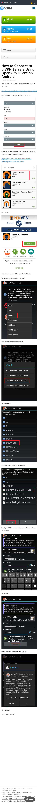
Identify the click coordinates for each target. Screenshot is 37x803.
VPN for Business (7, 797)
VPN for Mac (11, 801)
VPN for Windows (21, 797)
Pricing (18, 792)
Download (25, 792)
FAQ (30, 792)
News (4, 794)
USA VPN (31, 797)
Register (9, 794)
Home (3, 792)
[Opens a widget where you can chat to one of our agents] (29, 799)
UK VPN (5, 799)
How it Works (11, 792)
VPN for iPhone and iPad (17, 799)
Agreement (17, 794)
